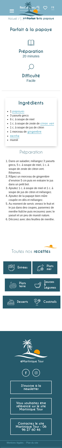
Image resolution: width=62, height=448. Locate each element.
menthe (14, 136)
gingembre (34, 131)
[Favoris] (45, 7)
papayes (18, 111)
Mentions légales (15, 442)
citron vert (47, 123)
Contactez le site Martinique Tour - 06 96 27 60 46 (31, 426)
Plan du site (32, 442)
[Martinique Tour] (31, 11)
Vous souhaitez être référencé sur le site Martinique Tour (31, 406)
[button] (53, 8)
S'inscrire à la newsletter (31, 387)
